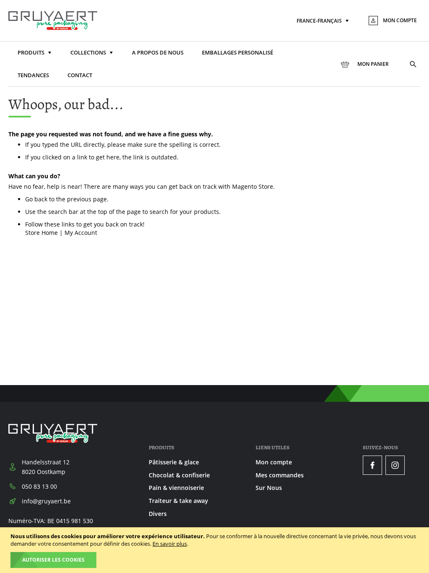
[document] (215, 550)
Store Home (41, 233)
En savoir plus (169, 543)
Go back (36, 199)
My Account (81, 233)
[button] (323, 21)
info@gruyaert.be (46, 501)
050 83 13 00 (39, 486)
